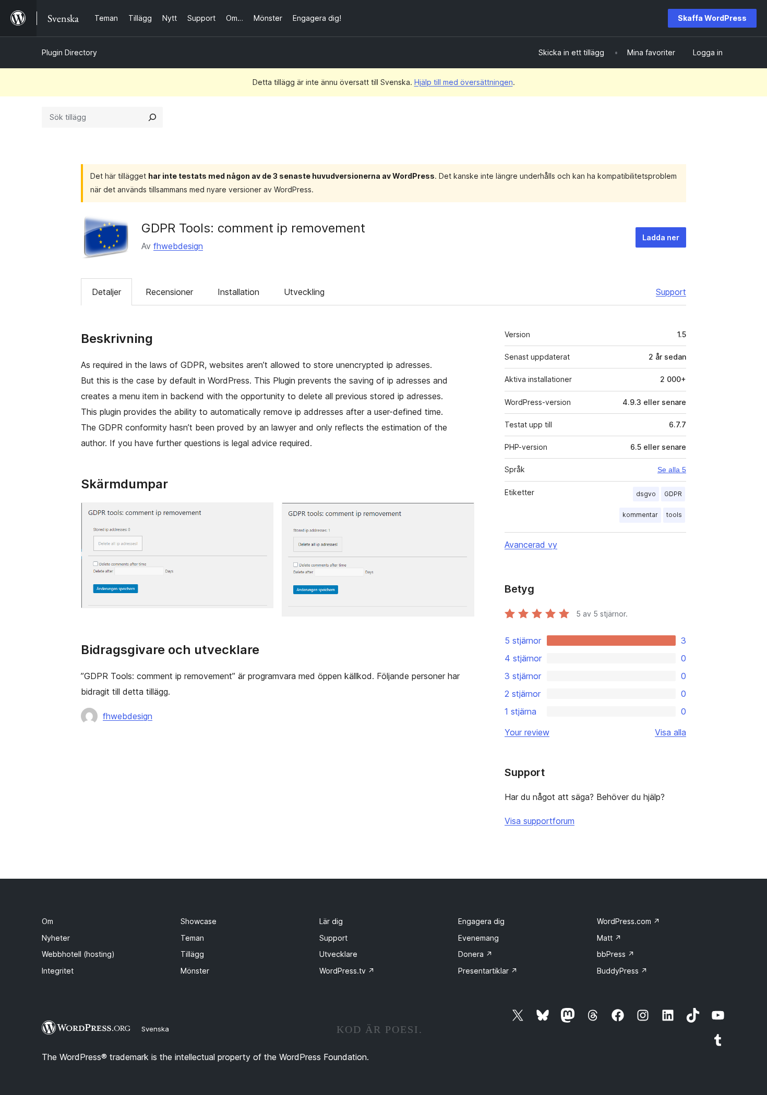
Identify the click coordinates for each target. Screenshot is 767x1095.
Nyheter (56, 937)
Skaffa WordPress (712, 18)
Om (47, 921)
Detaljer (106, 292)
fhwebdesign (178, 246)
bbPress (615, 954)
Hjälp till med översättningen (463, 82)
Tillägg (192, 954)
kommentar (640, 515)
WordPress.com (628, 921)
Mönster (195, 970)
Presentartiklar (488, 970)
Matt (609, 937)
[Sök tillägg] (152, 117)
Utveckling (304, 292)
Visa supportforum (539, 821)
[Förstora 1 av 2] (259, 516)
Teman (192, 937)
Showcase (199, 921)
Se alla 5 (671, 469)
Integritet (58, 970)
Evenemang (478, 937)
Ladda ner (660, 237)
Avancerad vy (531, 544)
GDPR (673, 494)
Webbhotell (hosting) (78, 954)
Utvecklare (338, 954)
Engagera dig (481, 921)
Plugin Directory (69, 52)
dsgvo (646, 494)
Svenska (155, 1029)
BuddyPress (622, 970)
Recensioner (169, 292)
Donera (475, 954)
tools (674, 515)
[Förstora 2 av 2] (460, 516)
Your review (527, 732)
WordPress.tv (347, 970)
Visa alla (670, 732)
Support (671, 292)
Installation (238, 292)
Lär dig (331, 921)
